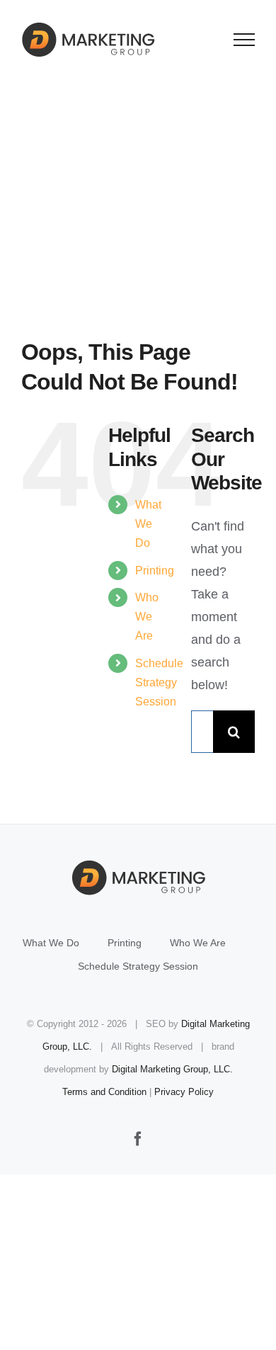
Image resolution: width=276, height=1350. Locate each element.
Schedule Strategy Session (159, 682)
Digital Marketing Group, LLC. (172, 1069)
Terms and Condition (104, 1092)
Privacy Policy (184, 1092)
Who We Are (147, 616)
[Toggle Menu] (244, 39)
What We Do (148, 524)
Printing (154, 571)
